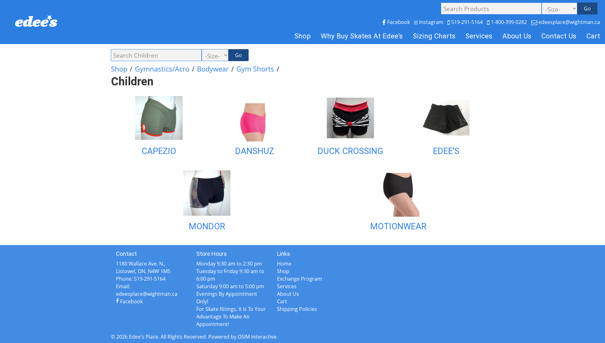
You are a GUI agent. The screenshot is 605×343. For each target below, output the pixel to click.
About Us (516, 36)
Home (284, 263)
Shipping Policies (297, 309)
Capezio (158, 151)
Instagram (431, 22)
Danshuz (254, 151)
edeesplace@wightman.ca (568, 22)
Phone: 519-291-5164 (140, 278)
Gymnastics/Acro (162, 69)
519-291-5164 (467, 22)
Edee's (446, 151)
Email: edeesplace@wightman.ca (146, 290)
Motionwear (398, 226)
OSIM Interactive (257, 336)
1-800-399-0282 (509, 22)
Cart (593, 36)
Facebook (398, 22)
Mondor (207, 226)
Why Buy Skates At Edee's (362, 36)
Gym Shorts (255, 69)
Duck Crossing (350, 151)
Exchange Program (299, 278)
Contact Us (558, 36)
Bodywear (213, 69)
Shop (302, 36)
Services (478, 36)
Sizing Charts (434, 36)
